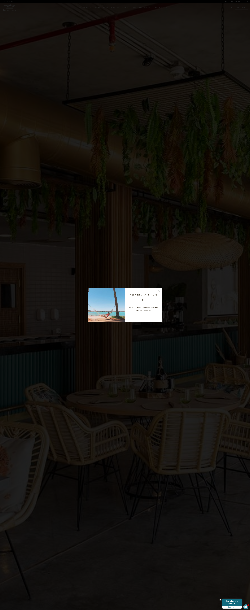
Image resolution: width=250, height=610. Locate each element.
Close (158, 290)
